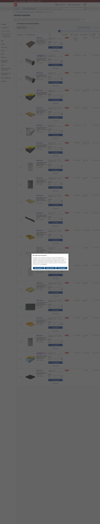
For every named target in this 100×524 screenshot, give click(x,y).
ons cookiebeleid (43, 264)
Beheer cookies (50, 268)
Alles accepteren (39, 268)
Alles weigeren (61, 268)
